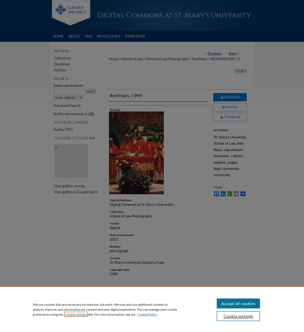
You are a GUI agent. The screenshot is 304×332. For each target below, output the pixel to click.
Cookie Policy (147, 314)
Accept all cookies (238, 303)
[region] (152, 309)
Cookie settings (76, 314)
